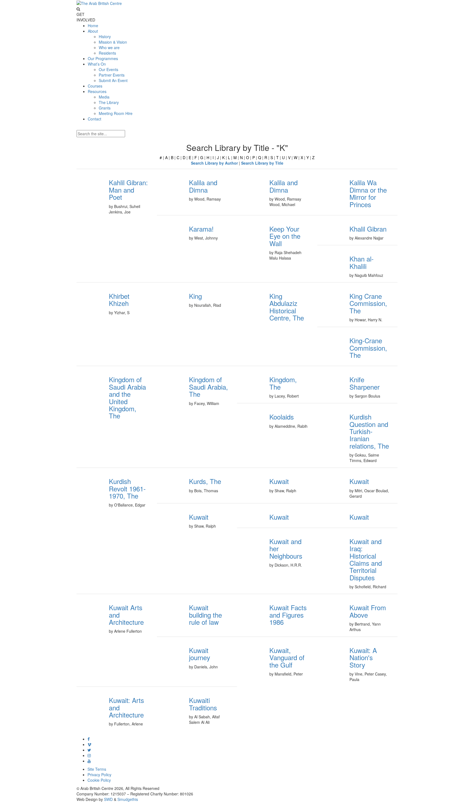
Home (93, 25)
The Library (109, 102)
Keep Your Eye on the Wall (284, 236)
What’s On (97, 64)
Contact (94, 119)
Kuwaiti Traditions (203, 703)
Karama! (201, 228)
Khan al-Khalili (361, 262)
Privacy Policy (99, 774)
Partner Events (112, 75)
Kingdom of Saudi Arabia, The (208, 387)
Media (104, 97)
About (93, 31)
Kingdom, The (283, 383)
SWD (108, 799)
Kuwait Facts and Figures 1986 (288, 615)
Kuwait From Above (367, 611)
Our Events (108, 69)
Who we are (109, 47)
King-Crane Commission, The (368, 348)
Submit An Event (113, 80)
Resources (97, 91)
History (105, 36)
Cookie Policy (99, 780)
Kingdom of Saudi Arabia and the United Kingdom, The (127, 397)
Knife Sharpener (364, 383)
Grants (105, 108)
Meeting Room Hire (115, 113)
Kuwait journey (199, 653)
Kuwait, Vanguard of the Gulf (286, 657)
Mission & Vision (113, 42)
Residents (107, 53)
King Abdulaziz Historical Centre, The (286, 306)
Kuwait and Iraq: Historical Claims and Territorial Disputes (365, 559)
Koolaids (281, 416)
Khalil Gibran (367, 228)
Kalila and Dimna (203, 186)
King (195, 296)
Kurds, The (205, 481)
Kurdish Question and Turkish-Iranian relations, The (369, 431)
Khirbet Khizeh (119, 299)
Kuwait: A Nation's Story (363, 657)
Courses (95, 86)
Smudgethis (127, 799)
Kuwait (279, 481)
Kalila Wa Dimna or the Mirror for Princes (368, 193)
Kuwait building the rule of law (205, 615)
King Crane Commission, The (368, 303)
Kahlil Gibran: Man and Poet (128, 190)
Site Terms (97, 769)
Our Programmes (103, 58)
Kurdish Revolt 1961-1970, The (127, 488)
